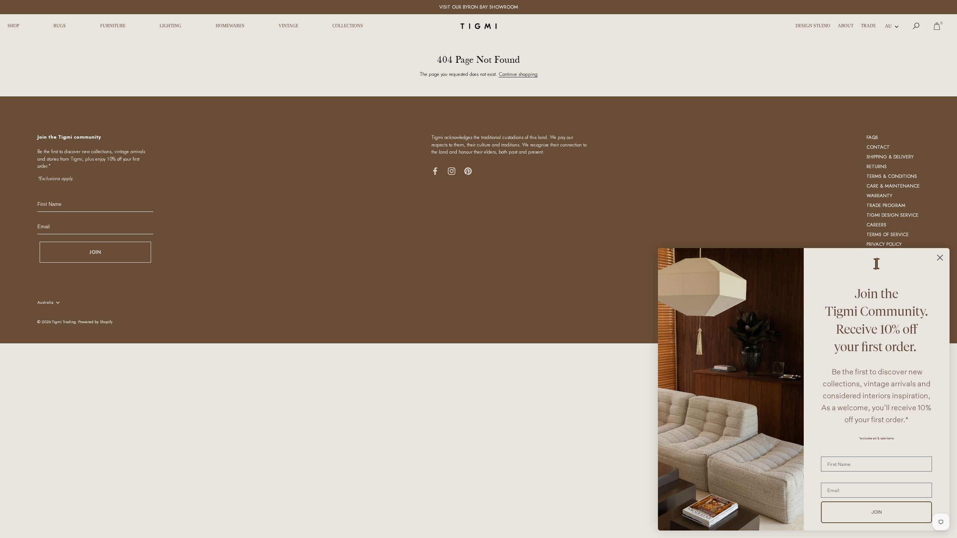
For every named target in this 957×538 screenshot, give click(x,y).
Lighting (170, 25)
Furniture (113, 25)
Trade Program (886, 205)
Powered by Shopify (95, 322)
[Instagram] (451, 170)
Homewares (230, 25)
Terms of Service (888, 234)
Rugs (59, 25)
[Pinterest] (468, 170)
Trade (868, 25)
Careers (876, 224)
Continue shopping (518, 74)
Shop (13, 25)
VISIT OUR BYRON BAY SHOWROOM (478, 6)
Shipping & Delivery (890, 156)
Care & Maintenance (893, 185)
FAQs (872, 137)
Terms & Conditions (892, 176)
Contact (878, 147)
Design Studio (813, 25)
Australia (45, 302)
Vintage (288, 25)
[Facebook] (435, 170)
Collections (347, 25)
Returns (877, 166)
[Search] (916, 26)
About (845, 25)
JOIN (95, 252)
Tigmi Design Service (892, 215)
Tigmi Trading (64, 322)
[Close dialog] (940, 257)
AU (888, 26)
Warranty (879, 195)
